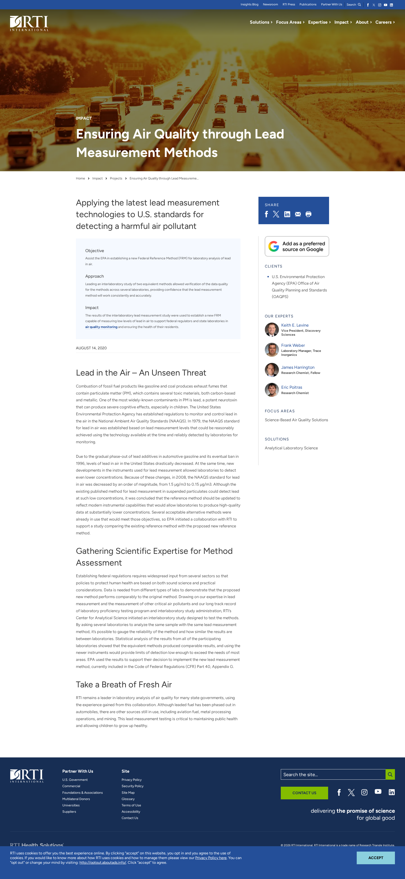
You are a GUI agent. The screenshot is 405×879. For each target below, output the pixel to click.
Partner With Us (331, 4)
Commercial (71, 786)
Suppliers (69, 811)
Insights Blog (250, 4)
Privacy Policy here (211, 858)
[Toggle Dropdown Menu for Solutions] (272, 22)
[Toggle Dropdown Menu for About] (371, 22)
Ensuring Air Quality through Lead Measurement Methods (165, 178)
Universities (71, 805)
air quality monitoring (101, 327)
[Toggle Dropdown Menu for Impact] (351, 22)
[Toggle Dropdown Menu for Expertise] (330, 22)
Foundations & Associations (82, 792)
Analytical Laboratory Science (291, 448)
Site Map (128, 792)
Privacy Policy (132, 780)
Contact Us (130, 818)
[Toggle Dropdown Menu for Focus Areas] (304, 22)
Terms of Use (131, 805)
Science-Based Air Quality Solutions (296, 419)
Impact (97, 178)
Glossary (128, 799)
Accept (381, 857)
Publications (308, 4)
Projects (116, 178)
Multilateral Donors (76, 799)
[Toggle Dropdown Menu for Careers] (394, 22)
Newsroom (270, 4)
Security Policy (132, 786)
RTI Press (289, 4)
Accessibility (131, 811)
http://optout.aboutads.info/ (102, 862)
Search (352, 4)
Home (80, 178)
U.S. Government (75, 780)
